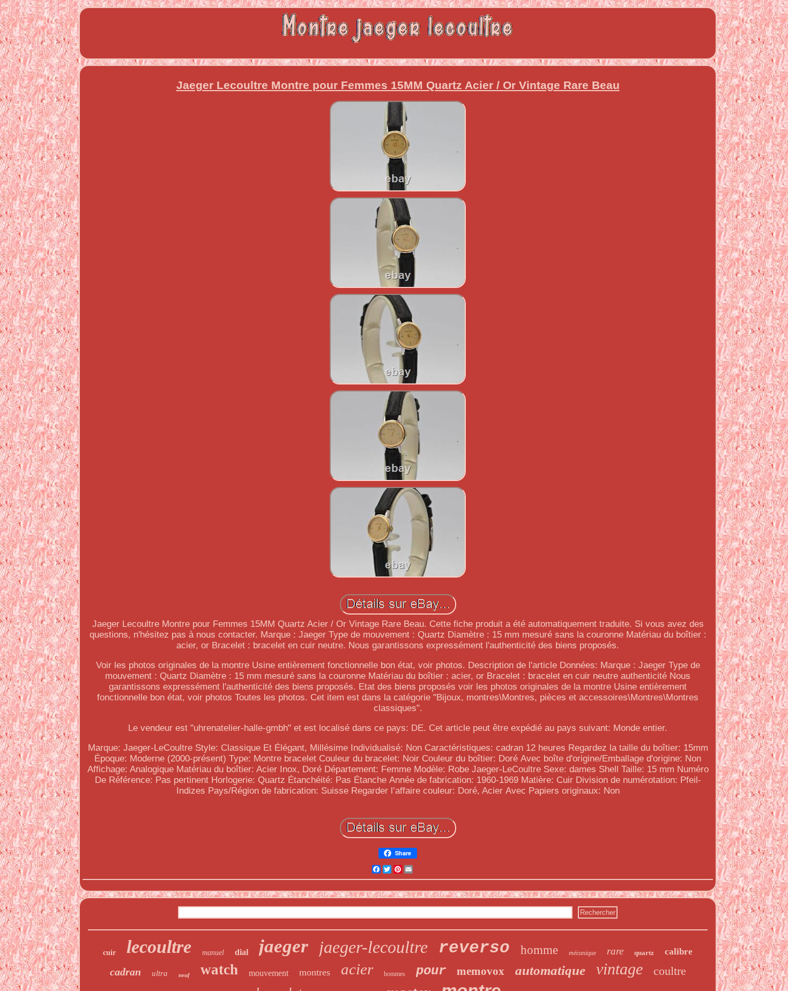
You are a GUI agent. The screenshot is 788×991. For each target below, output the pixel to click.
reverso (474, 947)
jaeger (283, 946)
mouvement (268, 973)
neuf (184, 975)
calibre (679, 951)
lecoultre (159, 947)
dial (241, 952)
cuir (109, 953)
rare (615, 951)
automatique (550, 970)
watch (219, 970)
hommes (394, 974)
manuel (213, 953)
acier (357, 969)
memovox (480, 971)
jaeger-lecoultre (373, 947)
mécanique (582, 953)
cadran (125, 972)
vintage (619, 969)
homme (539, 950)
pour (431, 971)
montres (314, 972)
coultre (669, 971)
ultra (160, 973)
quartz (644, 953)
